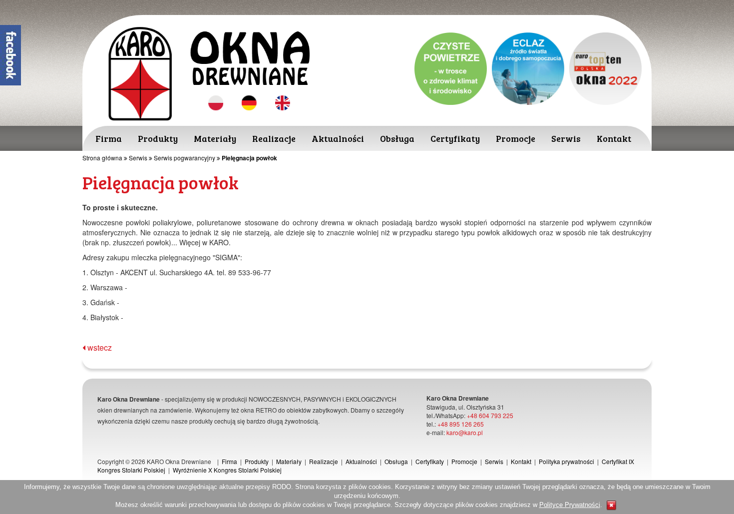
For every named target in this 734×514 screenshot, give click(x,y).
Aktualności (338, 138)
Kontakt (614, 138)
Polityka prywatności (566, 461)
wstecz (98, 347)
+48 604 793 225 (490, 415)
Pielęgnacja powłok (249, 157)
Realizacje (274, 138)
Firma (108, 138)
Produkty (158, 138)
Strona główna (102, 157)
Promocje (515, 138)
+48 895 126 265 (460, 424)
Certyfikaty (455, 138)
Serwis (566, 138)
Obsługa (397, 138)
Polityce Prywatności (569, 505)
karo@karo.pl (464, 432)
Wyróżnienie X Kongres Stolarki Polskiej (227, 470)
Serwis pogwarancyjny (184, 157)
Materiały (215, 138)
